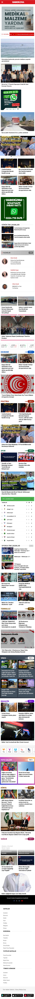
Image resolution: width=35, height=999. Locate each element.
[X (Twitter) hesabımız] (16, 901)
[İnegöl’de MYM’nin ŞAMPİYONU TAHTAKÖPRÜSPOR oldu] (26, 577)
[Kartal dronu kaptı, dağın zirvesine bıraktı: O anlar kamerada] (26, 766)
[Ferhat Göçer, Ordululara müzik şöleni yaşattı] (9, 707)
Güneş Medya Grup (20, 989)
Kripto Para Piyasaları (8, 948)
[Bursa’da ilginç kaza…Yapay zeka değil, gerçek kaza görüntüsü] (26, 683)
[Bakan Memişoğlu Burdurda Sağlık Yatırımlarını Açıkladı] (26, 860)
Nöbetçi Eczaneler (8, 963)
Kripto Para (6, 960)
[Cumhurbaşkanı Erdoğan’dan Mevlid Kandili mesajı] (7, 232)
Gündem (5, 913)
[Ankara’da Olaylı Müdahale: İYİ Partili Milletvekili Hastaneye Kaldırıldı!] (17, 433)
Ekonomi (5, 915)
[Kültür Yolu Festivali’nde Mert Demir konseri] (17, 731)
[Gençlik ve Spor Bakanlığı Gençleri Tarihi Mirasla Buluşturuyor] (9, 457)
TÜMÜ (30, 252)
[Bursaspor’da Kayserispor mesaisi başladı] (9, 577)
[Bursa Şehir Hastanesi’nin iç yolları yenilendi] (17, 121)
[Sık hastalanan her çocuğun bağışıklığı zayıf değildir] (9, 860)
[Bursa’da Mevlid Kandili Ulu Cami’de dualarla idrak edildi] (7, 240)
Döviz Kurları (6, 945)
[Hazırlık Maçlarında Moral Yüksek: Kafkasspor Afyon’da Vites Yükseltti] (17, 481)
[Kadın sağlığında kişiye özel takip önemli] (17, 882)
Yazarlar (5, 938)
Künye (4, 940)
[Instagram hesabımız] (19, 901)
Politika (5, 923)
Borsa (4, 943)
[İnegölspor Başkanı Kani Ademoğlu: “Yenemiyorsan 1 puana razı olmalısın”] (7, 553)
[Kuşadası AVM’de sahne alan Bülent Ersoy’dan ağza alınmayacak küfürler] (26, 707)
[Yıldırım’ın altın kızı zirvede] (26, 596)
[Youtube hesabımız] (22, 901)
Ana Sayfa (6, 935)
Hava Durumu (6, 965)
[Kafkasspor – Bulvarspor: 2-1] (7, 561)
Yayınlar (5, 957)
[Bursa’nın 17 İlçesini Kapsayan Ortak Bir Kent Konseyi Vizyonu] (17, 73)
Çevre (4, 975)
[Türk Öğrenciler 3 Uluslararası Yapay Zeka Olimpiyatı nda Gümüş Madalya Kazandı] (17, 639)
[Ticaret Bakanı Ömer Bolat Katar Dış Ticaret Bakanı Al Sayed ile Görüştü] (17, 384)
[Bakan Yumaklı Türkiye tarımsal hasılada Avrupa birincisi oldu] (26, 358)
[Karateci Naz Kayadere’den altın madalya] (26, 457)
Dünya (5, 928)
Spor (4, 920)
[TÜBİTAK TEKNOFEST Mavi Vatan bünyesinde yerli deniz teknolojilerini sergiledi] (9, 615)
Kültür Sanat (6, 980)
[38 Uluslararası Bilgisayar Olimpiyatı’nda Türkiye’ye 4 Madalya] (26, 615)
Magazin (5, 925)
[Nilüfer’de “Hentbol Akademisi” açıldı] (9, 596)
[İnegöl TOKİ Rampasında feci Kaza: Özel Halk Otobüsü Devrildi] (9, 683)
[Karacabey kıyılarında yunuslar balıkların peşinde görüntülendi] (17, 48)
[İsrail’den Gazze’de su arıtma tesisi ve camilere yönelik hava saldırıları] (26, 794)
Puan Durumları (7, 955)
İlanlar (4, 918)
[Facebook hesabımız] (14, 901)
